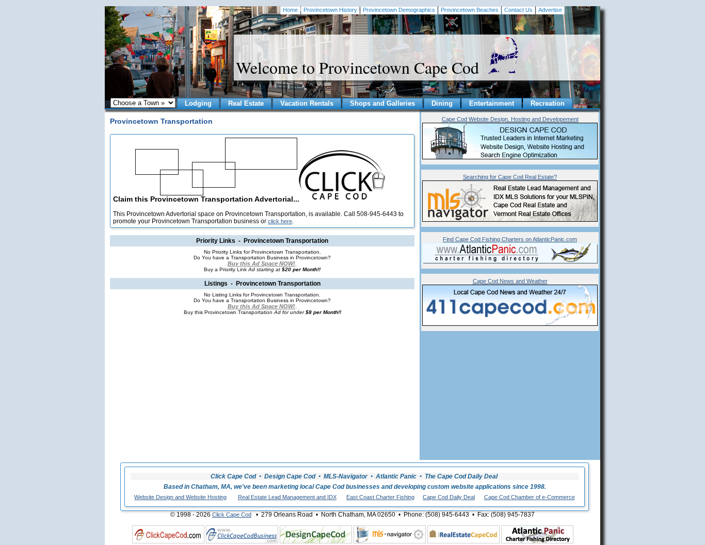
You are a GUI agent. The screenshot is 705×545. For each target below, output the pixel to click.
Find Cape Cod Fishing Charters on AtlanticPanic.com (510, 239)
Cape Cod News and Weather (510, 281)
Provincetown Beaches (470, 10)
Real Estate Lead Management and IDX (287, 497)
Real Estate (246, 103)
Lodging (198, 103)
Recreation (548, 103)
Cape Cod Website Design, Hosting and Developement (510, 119)
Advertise (550, 10)
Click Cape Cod (231, 514)
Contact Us (518, 10)
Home (290, 10)
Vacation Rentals (306, 103)
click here (280, 221)
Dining (442, 103)
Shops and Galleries (382, 103)
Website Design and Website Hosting (180, 497)
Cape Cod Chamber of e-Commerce (529, 497)
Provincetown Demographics (399, 10)
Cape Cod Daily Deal (449, 497)
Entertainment (491, 103)
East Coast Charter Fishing (380, 497)
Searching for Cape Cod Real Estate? (510, 177)
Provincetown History (330, 10)
